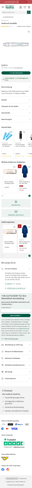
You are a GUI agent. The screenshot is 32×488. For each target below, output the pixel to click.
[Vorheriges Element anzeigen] (2, 196)
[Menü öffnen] (2, 7)
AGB (17, 481)
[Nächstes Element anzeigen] (29, 196)
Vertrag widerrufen (12, 478)
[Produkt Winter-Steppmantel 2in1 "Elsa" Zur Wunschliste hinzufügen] (29, 167)
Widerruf (22, 481)
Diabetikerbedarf (8, 17)
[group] (16, 44)
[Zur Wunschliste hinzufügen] (29, 32)
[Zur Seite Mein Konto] (20, 7)
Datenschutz (23, 328)
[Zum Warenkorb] (29, 7)
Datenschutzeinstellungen (16, 485)
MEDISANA (4, 20)
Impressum (23, 478)
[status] (14, 12)
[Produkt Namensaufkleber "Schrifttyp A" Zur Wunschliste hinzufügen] (14, 167)
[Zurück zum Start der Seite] (30, 475)
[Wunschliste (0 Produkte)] (24, 7)
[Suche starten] (29, 12)
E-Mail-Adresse (5, 307)
